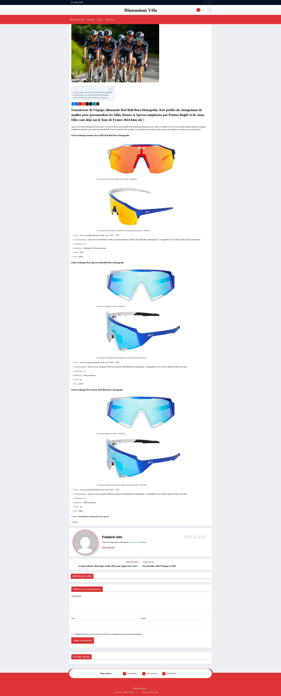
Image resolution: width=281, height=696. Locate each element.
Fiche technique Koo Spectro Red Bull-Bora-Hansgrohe (91, 95)
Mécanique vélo (77, 19)
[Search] (209, 10)
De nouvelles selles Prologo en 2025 (159, 566)
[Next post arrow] (209, 564)
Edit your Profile (136, 542)
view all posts (108, 547)
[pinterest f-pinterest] (211, 2)
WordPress (138, 692)
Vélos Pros (110, 19)
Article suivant (148, 562)
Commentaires (76, 596)
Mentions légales (140, 688)
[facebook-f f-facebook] (205, 2)
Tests (99, 19)
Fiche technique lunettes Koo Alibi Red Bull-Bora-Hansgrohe (93, 92)
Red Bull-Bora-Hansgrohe (88, 516)
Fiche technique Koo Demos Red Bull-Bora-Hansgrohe (91, 98)
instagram (151, 673)
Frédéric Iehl (112, 537)
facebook (132, 673)
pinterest (171, 673)
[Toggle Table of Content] (109, 89)
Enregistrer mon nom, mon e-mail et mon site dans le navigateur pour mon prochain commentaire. (108, 634)
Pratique (91, 19)
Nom (73, 618)
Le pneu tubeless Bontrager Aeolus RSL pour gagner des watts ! (108, 566)
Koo (100, 516)
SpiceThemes (163, 692)
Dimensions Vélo (140, 10)
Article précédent (131, 562)
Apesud (106, 516)
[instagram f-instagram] (208, 2)
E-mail (143, 618)
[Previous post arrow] (72, 564)
